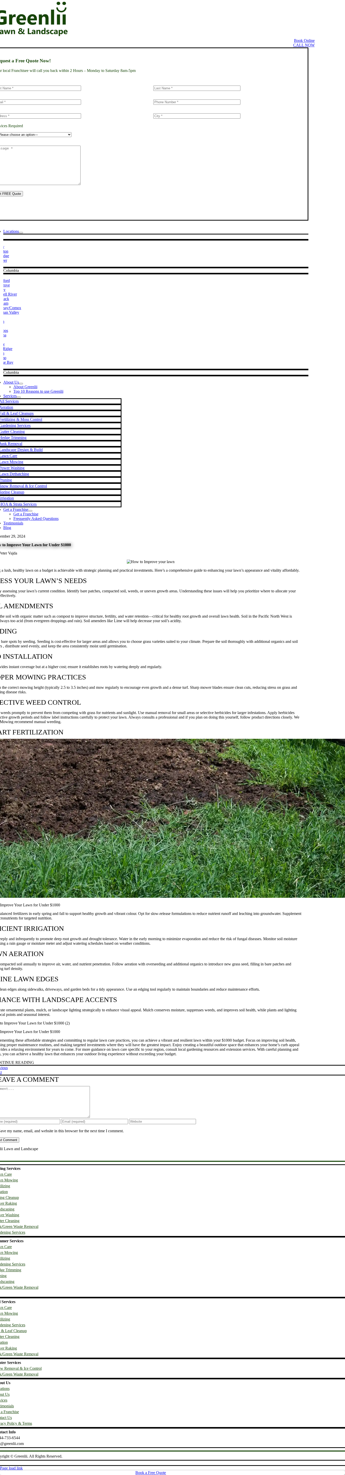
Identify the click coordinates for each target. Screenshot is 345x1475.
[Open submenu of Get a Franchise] (30, 511)
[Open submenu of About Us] (21, 383)
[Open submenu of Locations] (21, 232)
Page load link (11, 1468)
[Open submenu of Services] (19, 397)
